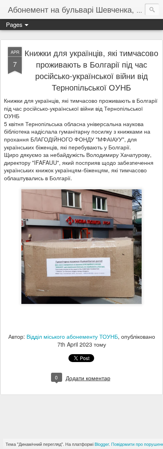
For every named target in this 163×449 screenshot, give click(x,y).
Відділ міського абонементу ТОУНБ (72, 336)
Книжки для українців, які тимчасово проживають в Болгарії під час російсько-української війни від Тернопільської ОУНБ (91, 70)
